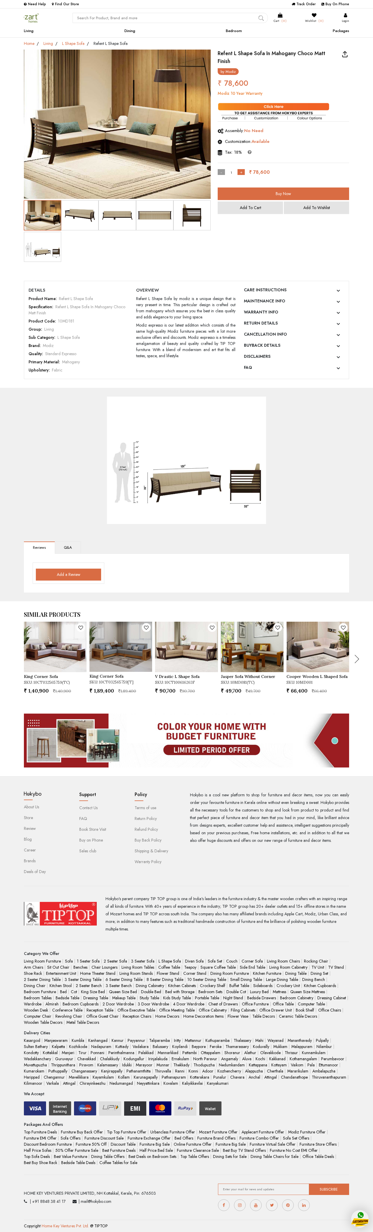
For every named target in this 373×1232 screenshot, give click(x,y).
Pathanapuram (174, 1077)
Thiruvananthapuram (329, 1077)
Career (30, 850)
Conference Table (67, 1010)
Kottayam (279, 1065)
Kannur (118, 1040)
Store (28, 818)
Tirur (82, 1053)
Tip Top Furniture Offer (126, 1132)
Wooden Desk (36, 1010)
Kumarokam (34, 1071)
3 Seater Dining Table (83, 979)
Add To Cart (250, 208)
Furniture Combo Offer (259, 1138)
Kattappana (258, 1065)
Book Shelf (305, 1010)
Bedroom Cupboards (80, 1004)
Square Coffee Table (218, 967)
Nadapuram (101, 1046)
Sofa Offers (70, 1138)
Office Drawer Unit (275, 1010)
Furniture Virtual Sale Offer (272, 1144)
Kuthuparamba (217, 1040)
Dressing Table (95, 998)
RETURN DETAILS (261, 323)
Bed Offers (184, 1138)
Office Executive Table (136, 1010)
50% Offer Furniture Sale (76, 1150)
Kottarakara (199, 1077)
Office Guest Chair (102, 1016)
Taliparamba (159, 1040)
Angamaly (229, 1059)
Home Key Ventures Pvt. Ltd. (65, 1226)
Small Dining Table (246, 979)
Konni (193, 1071)
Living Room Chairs (283, 961)
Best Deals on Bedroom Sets (152, 1156)
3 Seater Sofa (142, 961)
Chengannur (54, 1077)
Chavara (237, 1077)
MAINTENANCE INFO (264, 301)
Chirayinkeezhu (92, 1083)
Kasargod (32, 1040)
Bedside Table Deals (78, 1163)
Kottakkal (50, 1053)
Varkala (52, 1083)
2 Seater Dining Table (42, 979)
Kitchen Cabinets (182, 986)
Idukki (127, 1065)
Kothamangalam (303, 1059)
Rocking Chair (316, 961)
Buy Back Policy (148, 840)
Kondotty (31, 1053)
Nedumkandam (232, 1065)
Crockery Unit (288, 986)
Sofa (69, 961)
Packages (341, 31)
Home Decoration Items (203, 1016)
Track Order (306, 4)
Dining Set (319, 973)
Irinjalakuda (158, 1059)
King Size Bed (93, 992)
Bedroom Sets (210, 992)
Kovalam (170, 1083)
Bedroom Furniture (40, 992)
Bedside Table (67, 998)
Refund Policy (146, 829)
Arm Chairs (33, 967)
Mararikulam (297, 1071)
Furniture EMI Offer (40, 1138)
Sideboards (262, 986)
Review (30, 828)
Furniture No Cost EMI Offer (294, 1150)
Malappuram (301, 1046)
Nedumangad (121, 1083)
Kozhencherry (229, 1071)
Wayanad (276, 1040)
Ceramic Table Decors (298, 1016)
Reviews (39, 547)
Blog (28, 839)
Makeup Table (124, 998)
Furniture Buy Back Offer (82, 1132)
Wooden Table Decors (43, 1022)
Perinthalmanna (121, 1053)
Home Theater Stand (97, 973)
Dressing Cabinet (331, 998)
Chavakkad (86, 1059)
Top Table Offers (194, 1156)
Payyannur (136, 1040)
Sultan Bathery (36, 1046)
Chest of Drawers (223, 1004)
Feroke (215, 1046)
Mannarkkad (168, 1053)
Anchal (254, 1077)
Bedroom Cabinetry (296, 998)
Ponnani (97, 1053)
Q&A (68, 547)
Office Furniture (255, 1004)
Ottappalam (210, 1053)
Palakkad (146, 1053)
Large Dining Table (282, 979)
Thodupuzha (204, 1065)
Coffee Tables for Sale (118, 1163)
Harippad (32, 1077)
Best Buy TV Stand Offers (244, 1150)
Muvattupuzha (35, 1065)
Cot (74, 992)
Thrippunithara (63, 1065)
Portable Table (207, 998)
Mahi (259, 1040)
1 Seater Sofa (88, 961)
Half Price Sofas (37, 1150)
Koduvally (261, 1046)
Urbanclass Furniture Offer (172, 1132)
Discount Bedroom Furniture (48, 1144)
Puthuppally (57, 1071)
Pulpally (322, 1040)
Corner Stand (194, 973)
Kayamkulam (103, 1077)
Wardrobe (32, 1004)
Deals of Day (35, 872)
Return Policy (146, 818)
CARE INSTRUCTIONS (265, 290)
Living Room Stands (136, 973)
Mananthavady (300, 1040)
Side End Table (252, 967)
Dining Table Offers (107, 1156)
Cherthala (275, 1071)
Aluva (246, 1059)
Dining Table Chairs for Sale (274, 1156)
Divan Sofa (194, 961)
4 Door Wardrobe (188, 1004)
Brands (30, 861)
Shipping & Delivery (151, 851)
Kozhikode (78, 1046)
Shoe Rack (33, 973)
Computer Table (311, 1004)
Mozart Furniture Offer (218, 1132)
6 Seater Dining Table (123, 979)
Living (29, 31)
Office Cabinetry (213, 1010)
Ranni (179, 1071)
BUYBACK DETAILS (262, 345)
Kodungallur (134, 1059)
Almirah (52, 1004)
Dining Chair (34, 986)
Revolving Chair (68, 1016)
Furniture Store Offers (318, 1144)
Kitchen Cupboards (320, 986)
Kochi (260, 1059)
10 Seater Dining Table (206, 979)
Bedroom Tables (38, 998)
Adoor (207, 1071)
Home (29, 43)
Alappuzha (254, 1071)
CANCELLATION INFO (265, 334)
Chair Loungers (104, 967)
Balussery (160, 1046)
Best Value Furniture (70, 1156)
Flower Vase (238, 1016)
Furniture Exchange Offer (149, 1138)
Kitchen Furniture (267, 973)
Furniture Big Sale (155, 1144)
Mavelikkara (79, 1077)
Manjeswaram (56, 1040)
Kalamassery (107, 1065)
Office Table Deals (318, 1156)
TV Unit (318, 967)
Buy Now (283, 194)
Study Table (149, 998)
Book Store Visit (92, 829)
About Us (31, 807)
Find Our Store (67, 4)
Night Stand (233, 998)
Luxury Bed (259, 992)
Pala (311, 1065)
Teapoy (190, 967)
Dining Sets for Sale (230, 1156)
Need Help (37, 4)
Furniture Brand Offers (216, 1138)
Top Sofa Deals (37, 1156)
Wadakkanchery (37, 1059)
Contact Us (88, 808)
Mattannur (193, 1040)
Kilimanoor (33, 1083)
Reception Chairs (137, 1016)
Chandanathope (294, 1077)
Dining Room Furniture (229, 973)
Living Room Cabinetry (288, 967)
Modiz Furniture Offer (307, 1132)
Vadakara (141, 1046)
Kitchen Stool (61, 986)
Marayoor (144, 1065)
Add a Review (68, 574)
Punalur (219, 1077)
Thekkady (181, 1065)
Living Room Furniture (42, 961)
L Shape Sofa (73, 43)
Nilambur (324, 1046)
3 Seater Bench (119, 986)
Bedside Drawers (261, 998)
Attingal (270, 1077)
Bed (63, 992)
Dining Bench (313, 979)
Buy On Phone (337, 4)
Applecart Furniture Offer (263, 1132)
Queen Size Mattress (307, 992)
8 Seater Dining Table (165, 979)
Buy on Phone (91, 840)
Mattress (279, 992)
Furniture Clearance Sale (198, 1150)
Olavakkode (270, 1053)
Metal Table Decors (82, 1022)
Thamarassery (237, 1046)
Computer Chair (37, 1016)
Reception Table (100, 1010)
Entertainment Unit (61, 973)
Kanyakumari (217, 1083)
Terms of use (145, 808)
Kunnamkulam (314, 1053)
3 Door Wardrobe (153, 1004)
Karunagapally (146, 1077)
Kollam (124, 1077)
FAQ (248, 367)
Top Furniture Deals (40, 1132)
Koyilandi (180, 1046)
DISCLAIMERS (257, 356)
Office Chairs (329, 1010)
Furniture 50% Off (91, 1144)
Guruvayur (64, 1059)
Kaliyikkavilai (192, 1083)
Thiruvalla (163, 1071)
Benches (80, 967)
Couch (231, 961)
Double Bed (151, 992)
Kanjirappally (111, 1071)
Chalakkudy (109, 1059)
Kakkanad (277, 1059)
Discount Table (123, 1144)
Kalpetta (58, 1046)
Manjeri (68, 1053)
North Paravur (205, 1059)
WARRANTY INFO (261, 312)
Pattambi (189, 1053)
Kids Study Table (177, 998)
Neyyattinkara (148, 1083)
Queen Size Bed (123, 992)
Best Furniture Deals (119, 1150)
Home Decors (167, 1016)
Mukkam (280, 1046)
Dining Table (296, 973)
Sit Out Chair (58, 967)
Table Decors (263, 1016)
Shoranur (232, 1053)
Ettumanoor (328, 1065)
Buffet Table (239, 986)
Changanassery (84, 1071)
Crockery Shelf (212, 986)
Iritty (177, 1040)
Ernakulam (180, 1059)
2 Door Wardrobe (118, 1004)
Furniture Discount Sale (104, 1138)
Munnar (162, 1065)
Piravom (86, 1065)
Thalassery (242, 1040)
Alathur (250, 1053)
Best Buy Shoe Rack (40, 1163)
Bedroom (234, 31)
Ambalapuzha (323, 1071)
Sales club (87, 851)
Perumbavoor (332, 1059)
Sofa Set (215, 961)
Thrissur (291, 1053)
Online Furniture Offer (193, 1144)
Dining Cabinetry (150, 986)
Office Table (283, 1004)
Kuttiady (122, 1046)
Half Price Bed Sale (156, 1150)
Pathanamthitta (138, 1071)
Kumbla (78, 1040)
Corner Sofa (252, 961)
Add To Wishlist (316, 208)
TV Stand (336, 967)
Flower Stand (168, 973)
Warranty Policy (148, 862)
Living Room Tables (138, 967)
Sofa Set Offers (296, 1138)
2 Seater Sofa (115, 961)
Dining (129, 31)
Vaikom (297, 1065)
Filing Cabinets (243, 1010)
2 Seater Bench (89, 986)
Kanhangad (98, 1040)
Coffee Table (169, 967)
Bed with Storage (179, 992)
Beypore (199, 1046)
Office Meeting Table (177, 1010)
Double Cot (236, 992)
